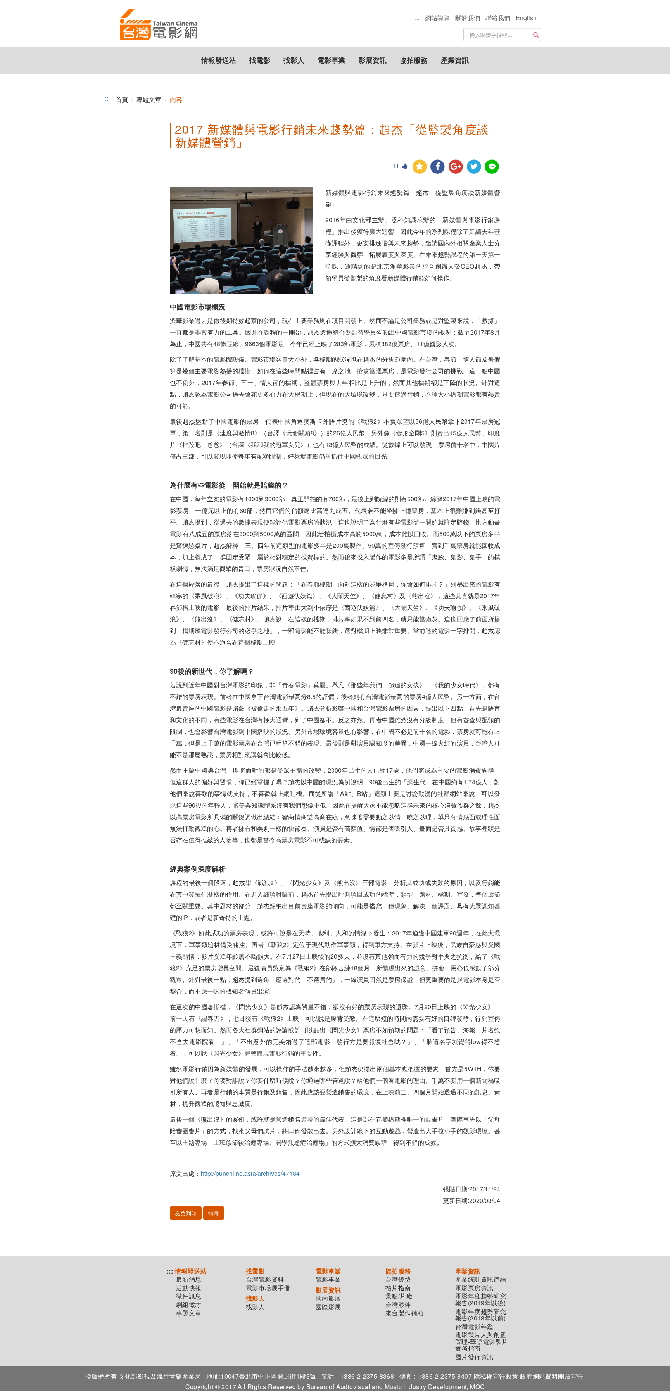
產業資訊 (455, 60)
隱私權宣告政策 (496, 1376)
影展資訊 (373, 60)
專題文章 (148, 99)
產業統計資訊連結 (480, 1279)
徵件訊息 (189, 1296)
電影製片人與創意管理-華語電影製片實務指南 (481, 1341)
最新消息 (189, 1279)
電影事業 (331, 60)
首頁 (122, 99)
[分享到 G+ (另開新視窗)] (455, 167)
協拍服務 (414, 60)
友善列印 (186, 1213)
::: (417, 17)
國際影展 (328, 1306)
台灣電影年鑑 (474, 1326)
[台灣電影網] (158, 25)
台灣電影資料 (265, 1279)
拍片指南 (398, 1287)
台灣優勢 (398, 1279)
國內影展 (328, 1298)
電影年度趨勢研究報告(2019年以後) (480, 1299)
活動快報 (189, 1287)
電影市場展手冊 (268, 1287)
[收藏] (419, 167)
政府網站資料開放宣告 (552, 1376)
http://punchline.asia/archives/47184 (250, 1173)
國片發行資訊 (474, 1356)
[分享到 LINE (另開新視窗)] (492, 167)
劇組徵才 (189, 1304)
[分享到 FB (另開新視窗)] (437, 167)
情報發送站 (218, 60)
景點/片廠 (399, 1296)
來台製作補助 (404, 1313)
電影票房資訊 (474, 1287)
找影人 (293, 60)
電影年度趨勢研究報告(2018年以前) (480, 1315)
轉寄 (213, 1213)
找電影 (259, 60)
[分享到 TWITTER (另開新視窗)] (474, 167)
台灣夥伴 (398, 1304)
